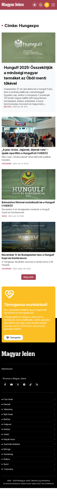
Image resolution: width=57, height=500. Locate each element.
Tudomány (8, 469)
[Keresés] (40, 4)
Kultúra (7, 459)
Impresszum (7, 369)
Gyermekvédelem (12, 444)
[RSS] (37, 384)
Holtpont (7, 424)
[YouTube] (11, 384)
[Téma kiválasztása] (34, 4)
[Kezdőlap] (13, 5)
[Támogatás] (46, 4)
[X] (17, 384)
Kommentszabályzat (11, 484)
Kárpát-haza (9, 439)
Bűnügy (7, 449)
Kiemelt (7, 404)
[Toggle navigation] (52, 4)
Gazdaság (8, 454)
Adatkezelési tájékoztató (30, 484)
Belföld (7, 419)
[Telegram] (24, 384)
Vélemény (8, 409)
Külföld (7, 429)
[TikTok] (30, 384)
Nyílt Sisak (8, 414)
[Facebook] (5, 384)
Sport (6, 464)
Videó (6, 434)
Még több (29, 277)
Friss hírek (8, 399)
